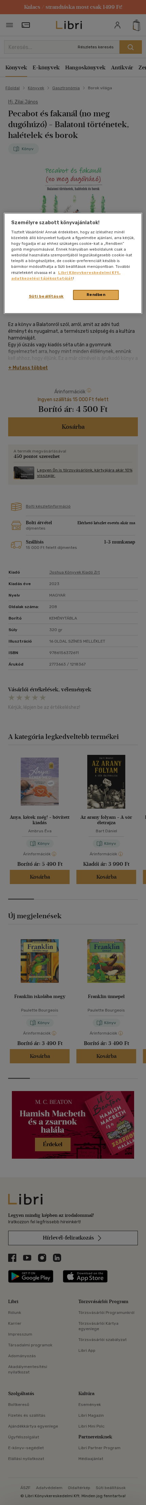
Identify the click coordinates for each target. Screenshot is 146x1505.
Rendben (96, 294)
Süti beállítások (46, 296)
